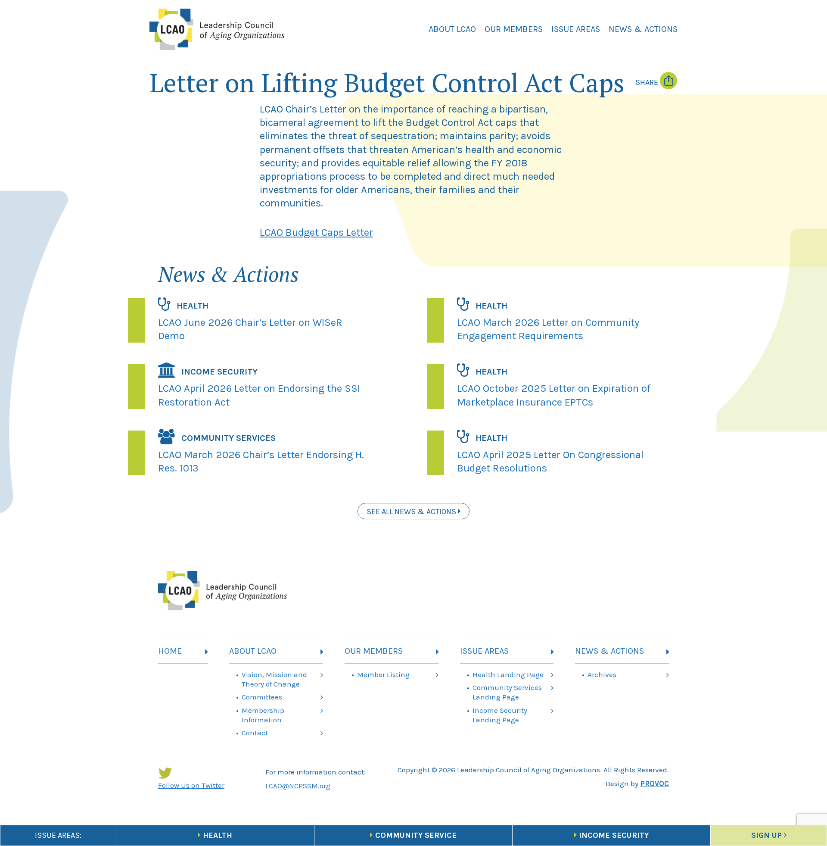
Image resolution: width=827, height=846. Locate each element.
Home (170, 651)
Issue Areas (575, 29)
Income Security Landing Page (500, 715)
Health (217, 835)
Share (647, 82)
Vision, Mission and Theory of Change (274, 679)
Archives (602, 674)
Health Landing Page (508, 674)
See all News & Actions (412, 511)
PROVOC (654, 783)
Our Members (514, 29)
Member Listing (383, 674)
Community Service (416, 835)
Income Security (614, 835)
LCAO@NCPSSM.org (297, 785)
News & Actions (643, 29)
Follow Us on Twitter (191, 785)
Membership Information (263, 715)
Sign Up (766, 835)
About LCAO (452, 29)
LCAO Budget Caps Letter (316, 232)
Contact (255, 732)
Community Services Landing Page (507, 692)
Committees (262, 697)
